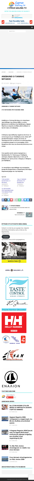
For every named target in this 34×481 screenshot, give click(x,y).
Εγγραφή (5, 236)
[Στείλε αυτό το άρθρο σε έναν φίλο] (14, 199)
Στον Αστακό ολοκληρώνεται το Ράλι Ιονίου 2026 (20, 458)
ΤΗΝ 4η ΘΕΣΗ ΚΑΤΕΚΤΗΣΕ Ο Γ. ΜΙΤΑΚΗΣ (6, 180)
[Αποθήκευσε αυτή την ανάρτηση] (11, 199)
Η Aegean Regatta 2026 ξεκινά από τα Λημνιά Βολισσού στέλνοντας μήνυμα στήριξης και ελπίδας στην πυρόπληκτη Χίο (20, 434)
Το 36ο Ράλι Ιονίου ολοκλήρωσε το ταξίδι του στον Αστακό (19, 448)
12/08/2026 (14, 440)
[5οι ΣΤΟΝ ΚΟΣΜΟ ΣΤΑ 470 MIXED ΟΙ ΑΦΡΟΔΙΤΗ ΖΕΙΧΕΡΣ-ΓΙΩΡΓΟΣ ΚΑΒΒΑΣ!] (5, 407)
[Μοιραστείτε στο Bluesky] (28, 199)
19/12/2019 (6, 83)
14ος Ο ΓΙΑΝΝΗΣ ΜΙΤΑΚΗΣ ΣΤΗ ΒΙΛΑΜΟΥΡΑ (21, 180)
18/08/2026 (14, 412)
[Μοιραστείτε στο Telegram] (25, 199)
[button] (32, 27)
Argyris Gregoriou (16, 83)
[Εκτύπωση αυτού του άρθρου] (17, 199)
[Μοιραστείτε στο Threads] (30, 199)
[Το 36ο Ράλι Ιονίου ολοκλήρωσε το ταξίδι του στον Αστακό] (5, 447)
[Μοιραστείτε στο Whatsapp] (19, 199)
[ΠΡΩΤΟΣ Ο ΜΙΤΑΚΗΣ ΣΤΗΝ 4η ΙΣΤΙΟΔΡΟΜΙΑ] (17, 103)
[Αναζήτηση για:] (17, 31)
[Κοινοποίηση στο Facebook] (3, 199)
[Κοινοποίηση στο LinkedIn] (8, 199)
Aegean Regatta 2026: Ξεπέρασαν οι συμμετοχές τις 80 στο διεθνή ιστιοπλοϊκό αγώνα (20, 420)
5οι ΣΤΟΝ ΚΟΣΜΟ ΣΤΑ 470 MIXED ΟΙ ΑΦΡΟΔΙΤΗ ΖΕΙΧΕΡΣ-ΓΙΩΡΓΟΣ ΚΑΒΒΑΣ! (20, 407)
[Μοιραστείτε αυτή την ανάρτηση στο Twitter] (5, 199)
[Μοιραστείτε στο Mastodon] (22, 199)
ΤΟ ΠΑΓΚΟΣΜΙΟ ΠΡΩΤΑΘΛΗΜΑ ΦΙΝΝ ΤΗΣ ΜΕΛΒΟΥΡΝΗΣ (7, 190)
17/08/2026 (14, 425)
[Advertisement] (17, 51)
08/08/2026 (14, 461)
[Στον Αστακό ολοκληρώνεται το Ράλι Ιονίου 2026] (5, 458)
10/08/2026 (14, 452)
